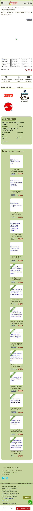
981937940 (7, 475)
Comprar (25, 509)
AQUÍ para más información (7, 499)
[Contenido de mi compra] (31, 3)
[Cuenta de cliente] (28, 3)
